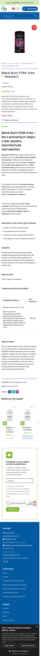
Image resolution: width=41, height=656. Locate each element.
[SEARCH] (35, 16)
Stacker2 (6, 83)
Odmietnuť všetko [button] (28, 646)
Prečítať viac (10, 642)
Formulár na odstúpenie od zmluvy (14, 596)
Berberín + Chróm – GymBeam (10, 429)
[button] (5, 423)
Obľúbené (6, 612)
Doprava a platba (8, 620)
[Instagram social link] (6, 561)
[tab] (5, 126)
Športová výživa (14, 63)
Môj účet (6, 608)
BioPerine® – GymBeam (27, 428)
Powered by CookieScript (20, 654)
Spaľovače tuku (27, 63)
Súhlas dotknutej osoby (10, 592)
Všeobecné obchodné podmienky (13, 581)
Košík (5, 616)
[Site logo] (4, 8)
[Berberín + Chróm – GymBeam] (10, 414)
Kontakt (5, 577)
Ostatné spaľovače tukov (10, 66)
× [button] (37, 626)
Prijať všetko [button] (9, 646)
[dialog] (19, 640)
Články (5, 573)
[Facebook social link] (9, 391)
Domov (4, 63)
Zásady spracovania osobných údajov (15, 585)
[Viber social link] (17, 391)
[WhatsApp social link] (13, 391)
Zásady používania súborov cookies (14, 588)
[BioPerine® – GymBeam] (27, 414)
